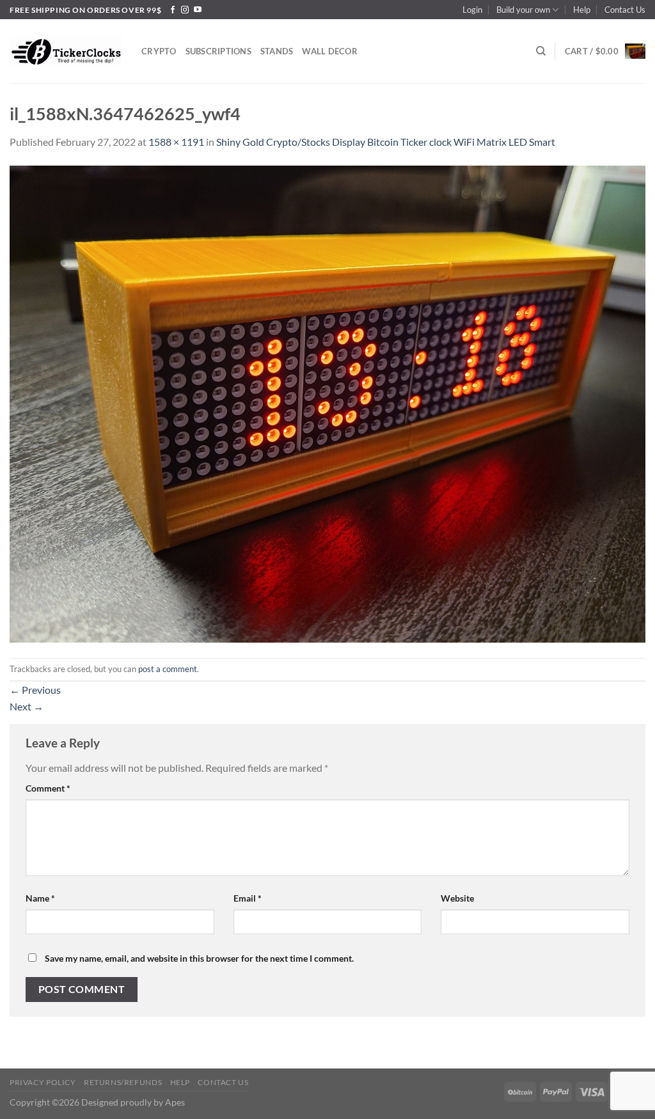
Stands (277, 51)
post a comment (167, 669)
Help (581, 9)
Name (40, 898)
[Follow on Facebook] (173, 10)
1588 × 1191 (176, 142)
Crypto (159, 51)
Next (26, 706)
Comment (48, 788)
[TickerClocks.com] (66, 51)
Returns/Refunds (123, 1082)
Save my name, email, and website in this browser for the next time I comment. (199, 958)
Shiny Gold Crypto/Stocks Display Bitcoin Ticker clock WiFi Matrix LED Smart (385, 142)
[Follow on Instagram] (185, 10)
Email (247, 898)
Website (457, 898)
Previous (35, 690)
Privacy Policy (43, 1082)
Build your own (523, 9)
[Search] (541, 51)
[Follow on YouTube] (197, 10)
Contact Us (624, 9)
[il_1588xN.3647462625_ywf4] (327, 402)
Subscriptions (218, 51)
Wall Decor (330, 51)
